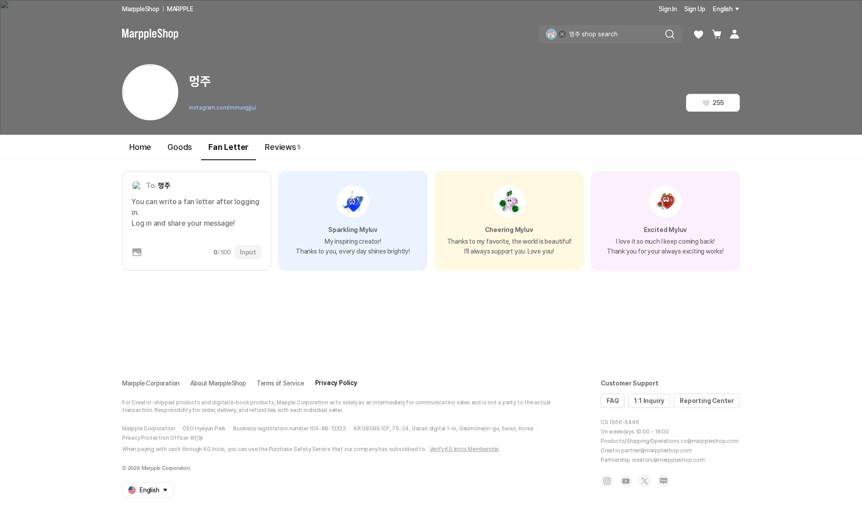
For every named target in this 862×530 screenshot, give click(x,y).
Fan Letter (228, 147)
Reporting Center (707, 400)
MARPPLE (180, 9)
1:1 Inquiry (649, 400)
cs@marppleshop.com (709, 441)
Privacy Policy (336, 382)
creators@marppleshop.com (668, 460)
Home (140, 147)
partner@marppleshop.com (656, 450)
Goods (179, 147)
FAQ (613, 400)
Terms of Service (280, 383)
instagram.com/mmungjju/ (222, 108)
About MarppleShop (218, 383)
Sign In (668, 9)
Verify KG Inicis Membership (465, 449)
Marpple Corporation (151, 383)
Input (248, 252)
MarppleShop (140, 9)
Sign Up (694, 9)
